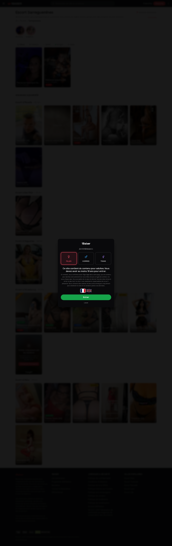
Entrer (86, 297)
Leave (86, 303)
